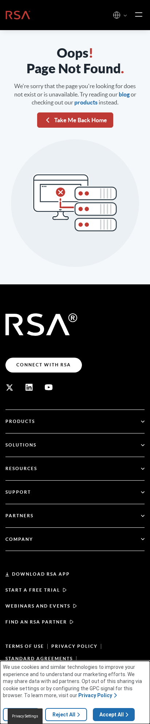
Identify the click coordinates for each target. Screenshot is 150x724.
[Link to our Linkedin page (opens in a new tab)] (29, 387)
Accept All (111, 714)
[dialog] (75, 692)
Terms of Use (24, 646)
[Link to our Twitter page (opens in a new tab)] (9, 387)
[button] (125, 15)
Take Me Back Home (80, 120)
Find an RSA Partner (36, 622)
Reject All (63, 714)
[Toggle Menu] (138, 15)
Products (20, 421)
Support (18, 492)
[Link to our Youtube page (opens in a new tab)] (49, 387)
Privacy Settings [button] (25, 716)
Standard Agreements (39, 658)
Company (19, 539)
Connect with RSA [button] (43, 364)
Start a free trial (32, 590)
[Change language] (116, 15)
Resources (21, 468)
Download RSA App (41, 574)
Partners (19, 515)
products (86, 102)
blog (124, 94)
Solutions (20, 445)
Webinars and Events (37, 606)
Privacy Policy (74, 646)
